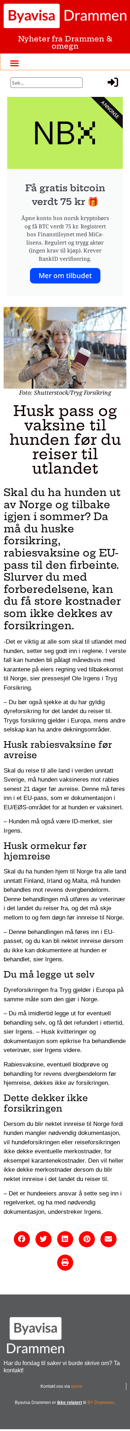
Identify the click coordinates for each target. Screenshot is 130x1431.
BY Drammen (100, 1402)
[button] (15, 63)
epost (76, 1386)
